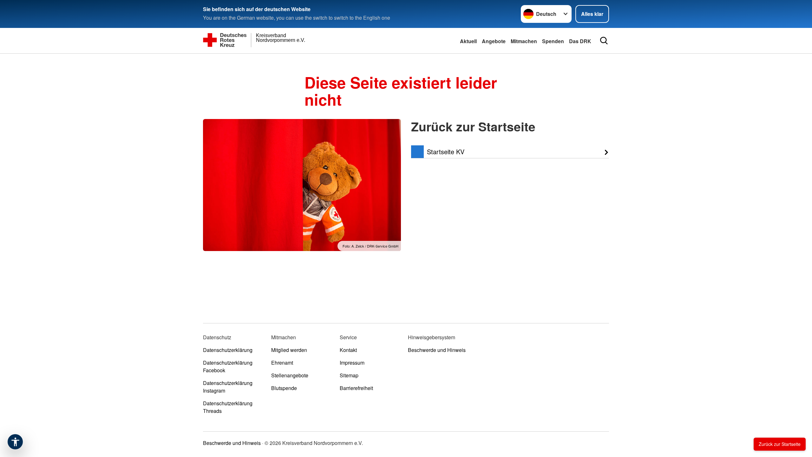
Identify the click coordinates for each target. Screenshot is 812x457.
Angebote (494, 41)
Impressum (352, 362)
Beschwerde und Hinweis (437, 350)
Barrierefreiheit (356, 388)
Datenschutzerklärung (227, 350)
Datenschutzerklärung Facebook (227, 366)
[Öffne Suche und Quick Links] (604, 41)
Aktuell (468, 41)
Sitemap (349, 375)
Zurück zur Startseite (780, 444)
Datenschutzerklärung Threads (227, 407)
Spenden (553, 41)
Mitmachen (524, 41)
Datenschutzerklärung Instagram (227, 386)
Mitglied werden (289, 350)
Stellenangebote (289, 375)
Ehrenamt (282, 362)
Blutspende (284, 388)
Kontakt (348, 350)
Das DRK (580, 41)
